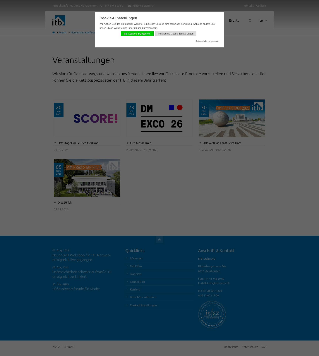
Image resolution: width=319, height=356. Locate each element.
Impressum (214, 41)
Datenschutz (201, 41)
